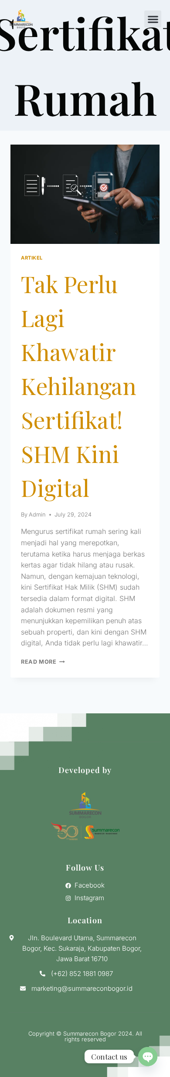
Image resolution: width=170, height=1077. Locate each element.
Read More (43, 661)
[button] (152, 18)
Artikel (32, 258)
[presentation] (85, 194)
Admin (37, 514)
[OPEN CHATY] (147, 1056)
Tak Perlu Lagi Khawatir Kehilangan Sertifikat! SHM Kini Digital (78, 386)
